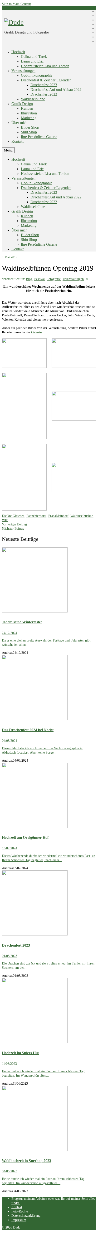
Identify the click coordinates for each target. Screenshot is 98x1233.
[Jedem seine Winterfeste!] (49, 580)
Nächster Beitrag (13, 528)
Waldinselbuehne (81, 516)
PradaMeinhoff (58, 516)
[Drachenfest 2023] (49, 903)
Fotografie (54, 279)
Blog (29, 279)
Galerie (36, 332)
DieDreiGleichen (13, 516)
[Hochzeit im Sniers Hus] (49, 1011)
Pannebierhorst (36, 516)
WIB (5, 520)
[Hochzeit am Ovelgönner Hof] (49, 796)
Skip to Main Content (16, 4)
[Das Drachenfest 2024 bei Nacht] (49, 688)
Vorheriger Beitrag (14, 524)
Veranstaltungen (73, 279)
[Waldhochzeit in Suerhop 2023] (49, 1119)
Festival (39, 279)
